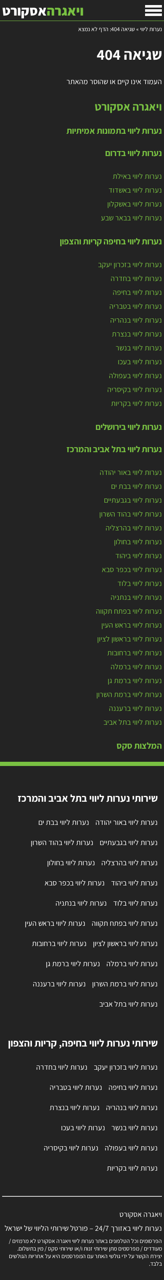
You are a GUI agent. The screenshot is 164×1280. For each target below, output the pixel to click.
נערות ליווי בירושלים (128, 426)
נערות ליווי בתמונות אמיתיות (114, 130)
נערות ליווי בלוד (139, 583)
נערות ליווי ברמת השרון (129, 694)
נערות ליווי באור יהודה (131, 472)
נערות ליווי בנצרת (137, 334)
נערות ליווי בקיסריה (134, 389)
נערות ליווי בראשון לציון (129, 639)
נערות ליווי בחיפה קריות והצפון (111, 241)
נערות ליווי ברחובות (134, 652)
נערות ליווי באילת (137, 176)
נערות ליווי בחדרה (136, 278)
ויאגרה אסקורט (128, 106)
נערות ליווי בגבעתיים (133, 500)
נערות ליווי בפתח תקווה (129, 611)
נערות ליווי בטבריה (135, 306)
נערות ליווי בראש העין (131, 625)
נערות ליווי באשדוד (135, 190)
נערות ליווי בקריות (136, 403)
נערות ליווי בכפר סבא (132, 569)
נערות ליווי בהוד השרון (130, 514)
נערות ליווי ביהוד (138, 555)
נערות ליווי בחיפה (137, 292)
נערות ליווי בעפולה (135, 375)
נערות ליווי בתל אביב (132, 722)
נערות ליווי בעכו (140, 361)
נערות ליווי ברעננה (135, 708)
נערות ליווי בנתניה (136, 597)
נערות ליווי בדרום (133, 153)
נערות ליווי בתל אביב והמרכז (114, 449)
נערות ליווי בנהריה (136, 320)
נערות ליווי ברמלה (136, 666)
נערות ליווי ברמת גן (135, 680)
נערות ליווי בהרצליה (134, 528)
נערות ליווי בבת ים (136, 486)
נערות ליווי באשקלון (134, 204)
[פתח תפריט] (153, 10)
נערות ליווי (151, 29)
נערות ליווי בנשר (139, 347)
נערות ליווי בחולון (138, 541)
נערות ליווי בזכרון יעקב (130, 264)
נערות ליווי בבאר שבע (131, 218)
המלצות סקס (139, 745)
